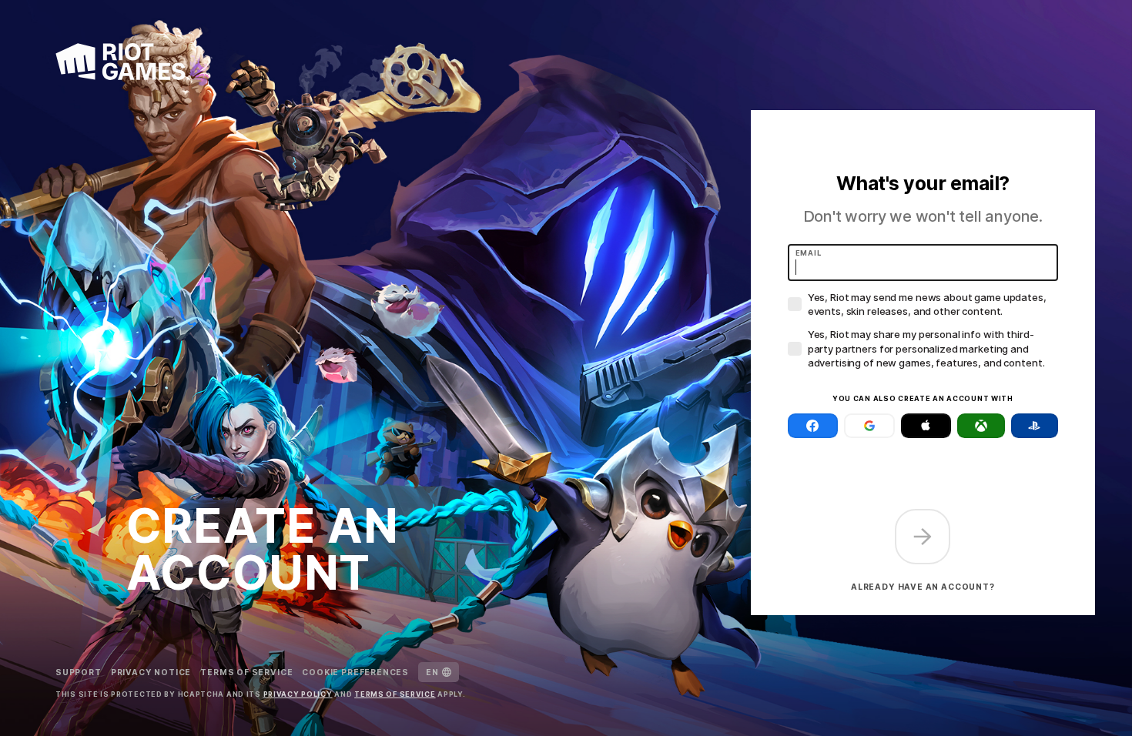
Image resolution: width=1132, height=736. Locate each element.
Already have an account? (923, 586)
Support (78, 672)
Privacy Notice (151, 672)
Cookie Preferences (355, 672)
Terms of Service (246, 672)
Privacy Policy (298, 694)
